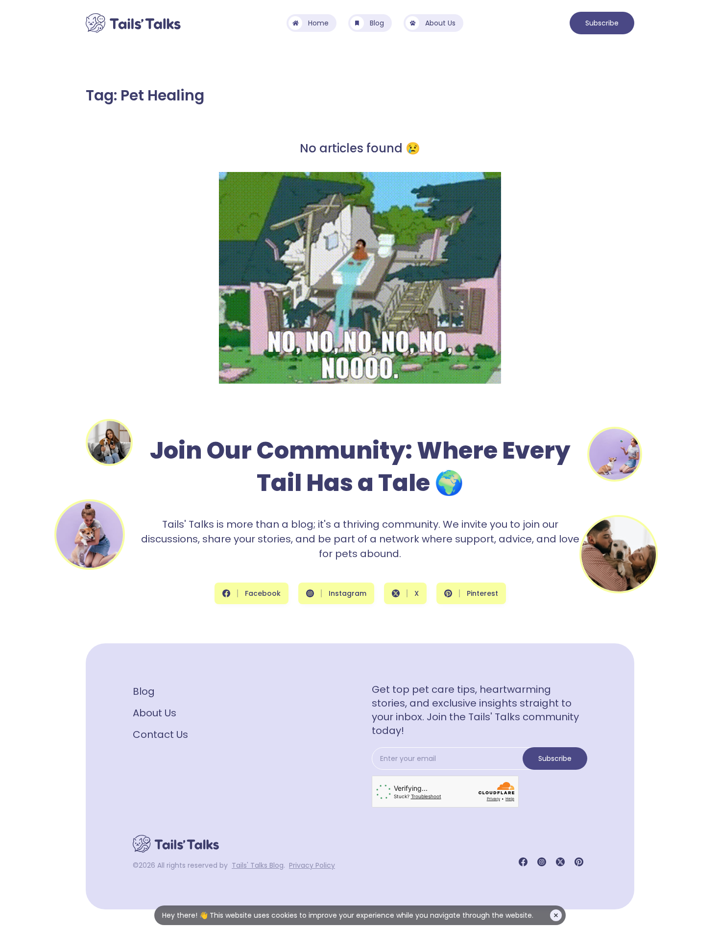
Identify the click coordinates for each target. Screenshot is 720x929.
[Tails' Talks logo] (133, 23)
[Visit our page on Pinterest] (579, 862)
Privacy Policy (312, 865)
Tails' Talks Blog (258, 865)
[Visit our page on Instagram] (541, 862)
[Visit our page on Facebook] (523, 862)
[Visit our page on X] (560, 862)
